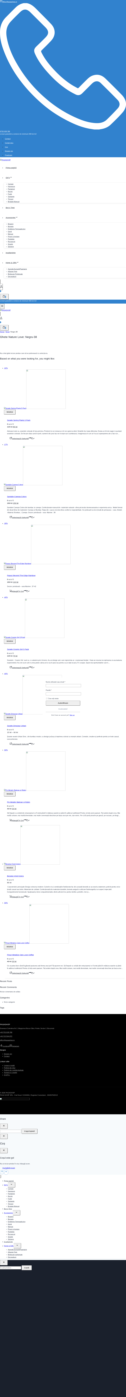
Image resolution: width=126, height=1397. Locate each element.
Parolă (53, 690)
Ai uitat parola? (63, 709)
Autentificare (63, 703)
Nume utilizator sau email (59, 682)
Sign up (72, 715)
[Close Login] (4, 1136)
